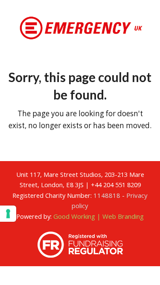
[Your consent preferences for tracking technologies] (8, 214)
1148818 (106, 195)
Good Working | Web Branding (98, 216)
